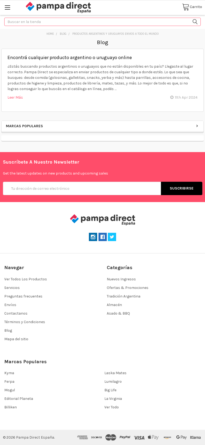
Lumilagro (113, 381)
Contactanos (15, 313)
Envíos (10, 305)
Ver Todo (111, 407)
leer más (15, 97)
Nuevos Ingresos (121, 279)
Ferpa (9, 381)
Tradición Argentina (123, 296)
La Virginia (113, 398)
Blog (8, 330)
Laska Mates (115, 373)
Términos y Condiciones (24, 322)
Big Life (110, 390)
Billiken (10, 407)
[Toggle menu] (7, 7)
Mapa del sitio (16, 339)
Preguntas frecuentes (23, 296)
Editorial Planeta (18, 398)
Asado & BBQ (118, 313)
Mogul (9, 390)
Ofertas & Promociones (127, 287)
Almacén (114, 305)
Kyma (9, 373)
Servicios (12, 287)
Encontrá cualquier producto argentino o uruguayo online (69, 57)
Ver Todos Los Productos (25, 279)
